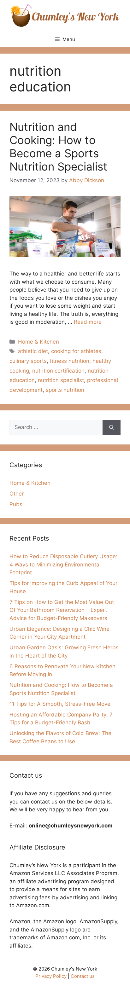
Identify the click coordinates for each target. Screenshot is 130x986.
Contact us (83, 976)
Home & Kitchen (38, 342)
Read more (88, 322)
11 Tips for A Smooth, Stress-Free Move (59, 704)
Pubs (15, 504)
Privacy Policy (51, 976)
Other (16, 493)
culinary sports (28, 361)
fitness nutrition (69, 361)
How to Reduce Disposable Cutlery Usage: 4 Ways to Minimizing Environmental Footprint (63, 564)
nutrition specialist (61, 380)
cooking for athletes (76, 351)
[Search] (112, 427)
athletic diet (33, 351)
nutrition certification (58, 371)
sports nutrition (65, 390)
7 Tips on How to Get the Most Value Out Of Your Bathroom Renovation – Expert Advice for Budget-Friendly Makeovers (61, 610)
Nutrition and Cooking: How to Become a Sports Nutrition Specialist (58, 146)
